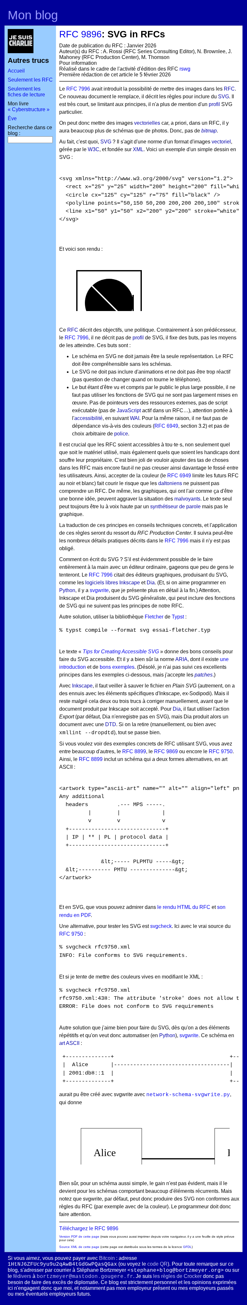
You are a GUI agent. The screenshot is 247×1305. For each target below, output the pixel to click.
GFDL (187, 1247)
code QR (157, 1264)
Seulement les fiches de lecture (26, 91)
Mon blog (33, 15)
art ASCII (69, 1043)
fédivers (22, 1276)
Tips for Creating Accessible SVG (121, 651)
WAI (134, 418)
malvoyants (187, 499)
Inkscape (129, 582)
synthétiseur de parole (175, 506)
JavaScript (129, 410)
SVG (223, 96)
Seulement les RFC (30, 80)
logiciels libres (101, 582)
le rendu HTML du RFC (183, 907)
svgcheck (161, 926)
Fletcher (154, 616)
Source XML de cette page (79, 1247)
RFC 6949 (166, 426)
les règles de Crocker (177, 1276)
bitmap (209, 130)
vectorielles (147, 123)
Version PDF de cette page (79, 1236)
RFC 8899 (134, 751)
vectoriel (221, 141)
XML (138, 149)
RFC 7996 (78, 89)
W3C (93, 149)
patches (204, 674)
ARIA (181, 659)
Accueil (16, 70)
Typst (178, 616)
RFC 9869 (166, 751)
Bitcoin (107, 1258)
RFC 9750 (221, 751)
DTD (110, 724)
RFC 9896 (80, 34)
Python (67, 590)
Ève (12, 118)
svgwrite (99, 590)
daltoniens (170, 483)
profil (214, 104)
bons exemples (117, 667)
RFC (229, 89)
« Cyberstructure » (29, 109)
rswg (184, 69)
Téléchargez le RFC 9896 (88, 1228)
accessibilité (88, 418)
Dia (151, 582)
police (121, 433)
